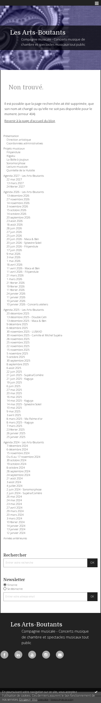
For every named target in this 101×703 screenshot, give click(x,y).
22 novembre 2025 (18, 346)
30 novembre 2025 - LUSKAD (24, 331)
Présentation (11, 136)
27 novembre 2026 (18, 199)
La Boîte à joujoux (18, 159)
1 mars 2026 (14, 279)
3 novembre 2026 (17, 206)
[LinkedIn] (18, 655)
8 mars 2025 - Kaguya (20, 422)
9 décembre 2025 (17, 324)
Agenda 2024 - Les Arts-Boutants (23, 442)
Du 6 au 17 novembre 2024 (23, 457)
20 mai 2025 (14, 393)
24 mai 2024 (14, 500)
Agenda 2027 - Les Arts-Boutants (23, 175)
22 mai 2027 (14, 179)
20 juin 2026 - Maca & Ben (23, 239)
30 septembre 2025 (18, 360)
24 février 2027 (16, 186)
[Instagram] (46, 655)
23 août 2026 (15, 221)
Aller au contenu (14, 3)
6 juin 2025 (13, 386)
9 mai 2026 (13, 254)
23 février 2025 (16, 429)
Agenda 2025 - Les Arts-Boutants (23, 309)
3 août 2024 (14, 482)
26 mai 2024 (14, 496)
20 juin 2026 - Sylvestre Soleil (24, 242)
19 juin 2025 (14, 382)
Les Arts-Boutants (37, 32)
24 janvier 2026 (16, 293)
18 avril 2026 (14, 264)
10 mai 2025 (14, 407)
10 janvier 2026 (16, 301)
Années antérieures (15, 538)
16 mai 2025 (14, 397)
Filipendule (13, 152)
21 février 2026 (16, 282)
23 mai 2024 (14, 504)
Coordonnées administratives (25, 143)
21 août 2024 (15, 478)
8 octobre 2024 (16, 467)
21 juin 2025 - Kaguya (20, 378)
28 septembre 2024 (18, 471)
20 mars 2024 (15, 514)
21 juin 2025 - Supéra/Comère (25, 375)
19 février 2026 (16, 286)
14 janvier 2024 (16, 525)
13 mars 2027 (15, 183)
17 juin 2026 (14, 250)
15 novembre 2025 (18, 350)
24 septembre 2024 (18, 475)
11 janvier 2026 (16, 297)
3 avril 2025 (14, 415)
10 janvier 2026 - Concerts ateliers (27, 304)
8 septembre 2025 (18, 364)
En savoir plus (28, 699)
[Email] (60, 655)
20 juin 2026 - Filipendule (22, 246)
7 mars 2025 (14, 426)
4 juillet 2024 (14, 485)
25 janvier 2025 (16, 437)
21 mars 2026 (15, 275)
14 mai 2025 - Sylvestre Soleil (24, 404)
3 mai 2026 (13, 257)
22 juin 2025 (14, 371)
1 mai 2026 (13, 261)
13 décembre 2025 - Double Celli (27, 317)
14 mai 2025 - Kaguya (20, 400)
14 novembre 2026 (18, 203)
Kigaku (11, 156)
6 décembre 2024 (17, 449)
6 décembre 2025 (17, 328)
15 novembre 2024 (18, 453)
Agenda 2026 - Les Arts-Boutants (23, 192)
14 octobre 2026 (16, 214)
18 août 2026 (15, 224)
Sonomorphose (16, 163)
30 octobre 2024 (16, 460)
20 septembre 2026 (18, 217)
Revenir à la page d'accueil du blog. (29, 121)
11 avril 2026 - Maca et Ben (23, 268)
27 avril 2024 (14, 507)
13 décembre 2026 (18, 195)
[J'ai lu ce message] (96, 692)
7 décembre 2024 (17, 445)
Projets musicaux (14, 148)
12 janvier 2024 (16, 533)
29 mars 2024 (15, 511)
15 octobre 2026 (16, 210)
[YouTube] (32, 655)
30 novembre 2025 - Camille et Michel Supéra (34, 335)
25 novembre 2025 (18, 342)
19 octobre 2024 (16, 464)
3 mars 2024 (14, 518)
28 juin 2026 (14, 228)
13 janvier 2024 (16, 529)
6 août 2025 (14, 368)
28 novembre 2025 (18, 339)
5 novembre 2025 (17, 353)
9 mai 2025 (13, 411)
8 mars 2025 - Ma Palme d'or (25, 418)
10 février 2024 (16, 522)
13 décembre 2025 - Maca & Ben (26, 321)
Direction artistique (19, 139)
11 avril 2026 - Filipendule (22, 271)
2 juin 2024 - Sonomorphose (24, 489)
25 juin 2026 (14, 235)
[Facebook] (4, 655)
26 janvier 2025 (16, 433)
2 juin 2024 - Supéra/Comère (24, 493)
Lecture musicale (17, 166)
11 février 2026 (16, 290)
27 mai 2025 (14, 390)
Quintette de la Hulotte (21, 170)
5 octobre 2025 (16, 357)
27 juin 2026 (14, 232)
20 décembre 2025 (18, 313)
